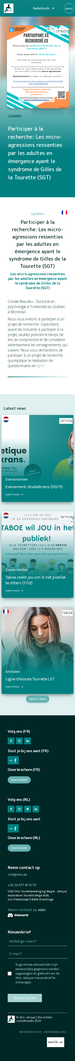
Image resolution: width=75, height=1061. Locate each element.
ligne (40, 365)
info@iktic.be (17, 874)
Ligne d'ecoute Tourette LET (30, 679)
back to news (37, 699)
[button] (43, 8)
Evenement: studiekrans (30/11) (33, 486)
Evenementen (16, 479)
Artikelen (12, 671)
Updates (15, 116)
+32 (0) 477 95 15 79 (22, 885)
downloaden (19, 780)
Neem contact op (22, 909)
